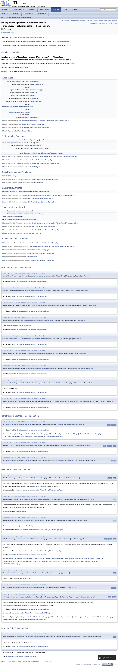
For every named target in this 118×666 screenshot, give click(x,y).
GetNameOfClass (30, 146)
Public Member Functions (78, 20)
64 (14, 555)
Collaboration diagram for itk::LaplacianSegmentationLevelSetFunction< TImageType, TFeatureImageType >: (36, 45)
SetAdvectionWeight (30, 153)
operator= (10, 217)
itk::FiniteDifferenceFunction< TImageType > (36, 127)
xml (45, 661)
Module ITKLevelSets (7, 32)
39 (14, 392)
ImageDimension (24, 192)
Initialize (26, 148)
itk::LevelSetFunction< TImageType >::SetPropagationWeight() (42, 436)
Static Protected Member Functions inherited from (32, 243)
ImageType (34, 93)
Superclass (34, 117)
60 (14, 646)
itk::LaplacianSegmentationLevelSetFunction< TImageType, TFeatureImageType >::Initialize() (42, 617)
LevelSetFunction (38, 486)
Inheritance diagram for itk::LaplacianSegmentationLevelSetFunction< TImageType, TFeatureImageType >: (35, 42)
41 (14, 407)
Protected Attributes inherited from (38, 246)
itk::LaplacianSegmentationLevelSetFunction (40, 276)
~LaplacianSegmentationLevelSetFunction (21, 219)
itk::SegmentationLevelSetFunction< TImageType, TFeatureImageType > (45, 120)
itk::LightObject (27, 131)
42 (14, 344)
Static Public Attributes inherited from (39, 195)
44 (14, 296)
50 (14, 330)
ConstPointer (34, 81)
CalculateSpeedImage (31, 140)
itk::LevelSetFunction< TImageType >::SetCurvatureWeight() (52, 561)
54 (14, 374)
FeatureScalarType (36, 90)
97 (14, 451)
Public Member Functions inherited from (40, 156)
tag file (51, 661)
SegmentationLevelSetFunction (19, 112)
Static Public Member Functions (94, 20)
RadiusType (34, 98)
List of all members (112, 23)
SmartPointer (16, 81)
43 (14, 281)
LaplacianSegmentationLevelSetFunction (18, 17)
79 (14, 609)
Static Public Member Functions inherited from (30, 179)
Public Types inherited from (36, 120)
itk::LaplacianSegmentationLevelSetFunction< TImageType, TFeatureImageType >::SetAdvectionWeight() (44, 434)
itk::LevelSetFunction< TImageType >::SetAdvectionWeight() (30, 613)
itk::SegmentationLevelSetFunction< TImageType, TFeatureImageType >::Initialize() (37, 559)
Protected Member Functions (98, 23)
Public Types (65, 20)
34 (12, 71)
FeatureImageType (36, 84)
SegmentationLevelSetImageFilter (14, 605)
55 (14, 311)
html (43, 661)
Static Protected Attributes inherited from (29, 260)
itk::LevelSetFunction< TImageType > (34, 124)
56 (14, 359)
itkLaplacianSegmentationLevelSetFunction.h (26, 38)
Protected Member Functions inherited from (41, 223)
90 (14, 430)
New (13, 176)
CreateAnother (29, 143)
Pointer (32, 95)
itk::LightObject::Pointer (15, 143)
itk (2, 17)
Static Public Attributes (110, 20)
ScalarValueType (35, 101)
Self (26, 81)
